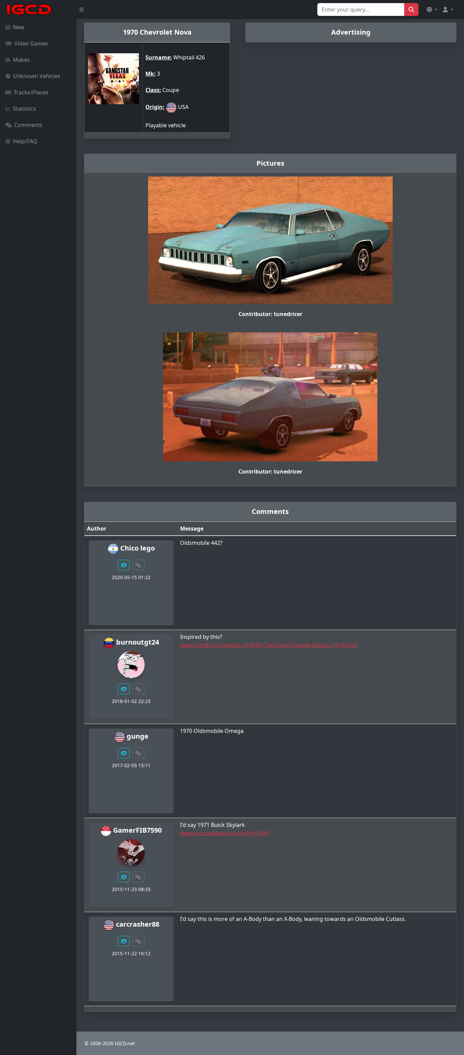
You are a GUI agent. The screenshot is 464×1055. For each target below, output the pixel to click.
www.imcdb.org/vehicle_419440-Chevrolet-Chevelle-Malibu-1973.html (268, 645)
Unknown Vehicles (36, 76)
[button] (432, 9)
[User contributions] (123, 565)
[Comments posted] (138, 565)
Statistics (24, 108)
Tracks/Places (31, 92)
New (18, 27)
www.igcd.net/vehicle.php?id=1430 (224, 833)
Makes (21, 59)
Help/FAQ (25, 141)
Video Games (31, 43)
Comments (28, 125)
